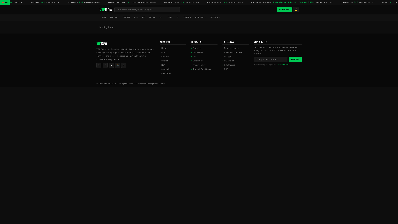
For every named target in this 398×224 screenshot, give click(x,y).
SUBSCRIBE (295, 59)
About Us (197, 48)
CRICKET (126, 17)
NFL (161, 17)
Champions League (233, 52)
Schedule (165, 69)
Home (164, 48)
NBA (136, 17)
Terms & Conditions (202, 69)
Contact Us (198, 52)
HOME (104, 17)
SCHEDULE (187, 17)
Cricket (164, 61)
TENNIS (170, 17)
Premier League (231, 48)
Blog (163, 52)
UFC (143, 17)
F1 (177, 17)
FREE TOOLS (215, 17)
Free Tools (166, 73)
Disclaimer (197, 61)
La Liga (227, 56)
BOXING (152, 17)
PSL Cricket (229, 65)
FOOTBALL (114, 17)
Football (165, 56)
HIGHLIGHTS (200, 17)
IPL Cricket (229, 61)
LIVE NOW (285, 9)
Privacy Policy (199, 65)
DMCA (196, 56)
